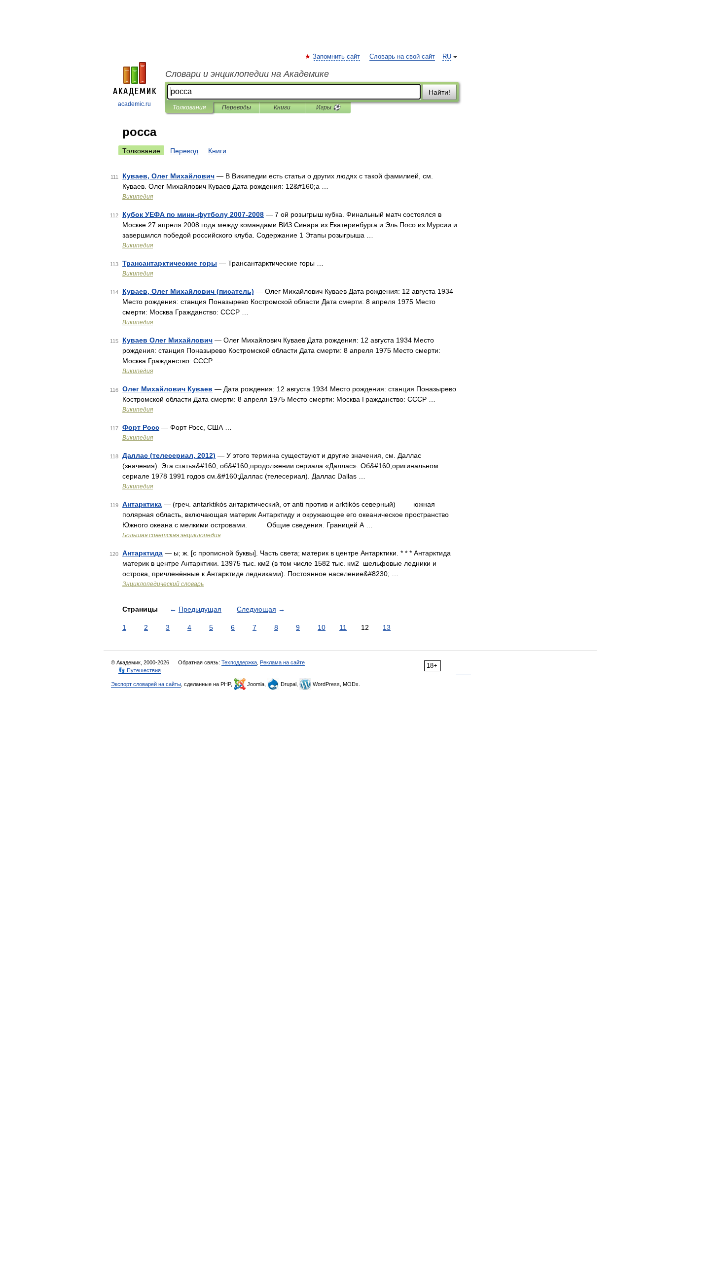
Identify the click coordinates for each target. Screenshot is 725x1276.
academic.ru (134, 104)
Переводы (236, 107)
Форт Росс (140, 427)
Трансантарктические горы (169, 263)
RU (446, 56)
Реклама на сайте (282, 662)
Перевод (184, 151)
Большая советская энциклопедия (171, 535)
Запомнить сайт (337, 56)
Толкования (189, 107)
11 (343, 627)
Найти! (439, 92)
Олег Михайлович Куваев (167, 389)
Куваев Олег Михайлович (167, 340)
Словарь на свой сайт (402, 56)
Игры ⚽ (328, 107)
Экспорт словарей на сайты (146, 684)
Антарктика (142, 504)
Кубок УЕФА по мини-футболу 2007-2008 (193, 214)
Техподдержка (239, 662)
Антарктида (142, 553)
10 (322, 627)
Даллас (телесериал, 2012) (169, 455)
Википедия (137, 196)
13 (387, 627)
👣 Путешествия (139, 670)
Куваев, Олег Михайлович (168, 176)
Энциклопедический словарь (163, 584)
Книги (282, 107)
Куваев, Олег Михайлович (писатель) (188, 291)
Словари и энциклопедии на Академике (247, 74)
